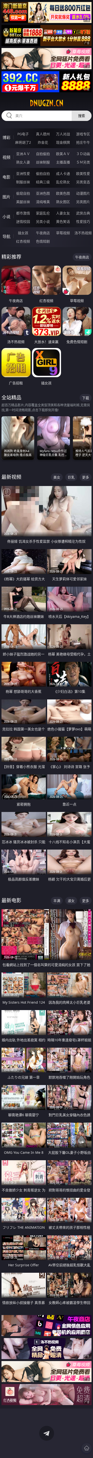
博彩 (6, 137)
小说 (6, 216)
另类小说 (43, 221)
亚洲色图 (43, 193)
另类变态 (83, 182)
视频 (6, 157)
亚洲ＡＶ (23, 153)
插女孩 (23, 233)
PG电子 (23, 134)
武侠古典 (83, 213)
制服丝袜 (23, 182)
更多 (85, 477)
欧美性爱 (83, 173)
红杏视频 (23, 241)
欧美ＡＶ (63, 153)
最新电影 (11, 900)
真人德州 (43, 134)
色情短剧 (43, 241)
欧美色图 (63, 193)
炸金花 (43, 142)
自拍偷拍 (43, 153)
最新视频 (11, 477)
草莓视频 (63, 233)
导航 (6, 236)
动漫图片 (83, 193)
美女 (56, 477)
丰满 (56, 900)
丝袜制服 (43, 162)
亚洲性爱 (23, 173)
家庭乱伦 (43, 213)
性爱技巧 (83, 221)
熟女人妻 (23, 162)
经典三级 (43, 182)
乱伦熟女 (63, 182)
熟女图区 (63, 201)
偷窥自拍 (23, 193)
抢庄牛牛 (83, 142)
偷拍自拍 (43, 173)
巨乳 (71, 477)
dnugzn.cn (46, 103)
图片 (6, 197)
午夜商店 (43, 233)
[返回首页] (87, 1448)
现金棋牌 (63, 142)
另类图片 (83, 201)
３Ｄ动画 (83, 153)
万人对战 (63, 134)
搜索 (81, 115)
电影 (6, 177)
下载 (85, 397)
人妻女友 (63, 213)
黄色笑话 (63, 221)
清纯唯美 (43, 201)
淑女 (71, 900)
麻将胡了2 (23, 142)
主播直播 (63, 162)
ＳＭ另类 (83, 162)
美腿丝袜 (23, 201)
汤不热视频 (83, 233)
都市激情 (23, 213)
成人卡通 (63, 173)
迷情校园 (23, 221)
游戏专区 (83, 134)
